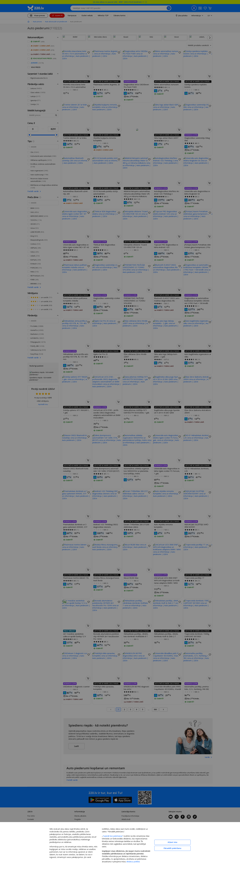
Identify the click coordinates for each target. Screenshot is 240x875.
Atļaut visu (172, 842)
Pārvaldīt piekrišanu (172, 848)
